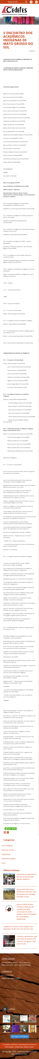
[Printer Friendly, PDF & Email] (11, 828)
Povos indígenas (7, 846)
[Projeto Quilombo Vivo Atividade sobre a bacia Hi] (24, 1028)
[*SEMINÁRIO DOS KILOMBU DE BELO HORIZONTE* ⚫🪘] (32, 1028)
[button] (27, 2)
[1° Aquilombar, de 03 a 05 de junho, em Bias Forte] (32, 1019)
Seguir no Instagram (21, 1036)
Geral (3, 863)
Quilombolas (6, 854)
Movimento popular (8, 859)
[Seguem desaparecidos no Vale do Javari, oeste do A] (24, 1019)
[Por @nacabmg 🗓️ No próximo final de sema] (6, 1019)
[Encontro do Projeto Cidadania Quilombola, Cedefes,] (6, 1028)
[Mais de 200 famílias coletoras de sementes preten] (15, 1019)
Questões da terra (8, 850)
